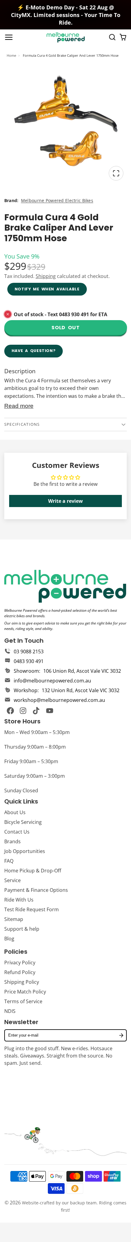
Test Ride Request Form (31, 909)
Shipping (46, 276)
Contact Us (17, 831)
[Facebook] (10, 710)
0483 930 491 (29, 661)
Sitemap (13, 919)
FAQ (8, 861)
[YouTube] (49, 710)
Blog (9, 938)
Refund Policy (19, 972)
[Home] (66, 37)
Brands (12, 841)
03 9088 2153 (29, 651)
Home (11, 55)
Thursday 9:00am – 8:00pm (35, 746)
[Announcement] (65, 14)
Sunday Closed (21, 790)
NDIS (10, 1011)
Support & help (21, 929)
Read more (19, 406)
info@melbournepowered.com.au (52, 680)
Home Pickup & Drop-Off (32, 870)
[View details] (65, 586)
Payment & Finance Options (36, 890)
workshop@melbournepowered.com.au (59, 700)
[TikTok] (36, 710)
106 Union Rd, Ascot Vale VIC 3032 (82, 671)
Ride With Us (19, 899)
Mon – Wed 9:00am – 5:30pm (37, 732)
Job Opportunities (24, 851)
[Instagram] (23, 710)
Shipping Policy (21, 982)
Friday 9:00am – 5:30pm (31, 761)
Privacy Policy (19, 962)
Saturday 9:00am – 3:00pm (34, 776)
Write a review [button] (65, 501)
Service (12, 880)
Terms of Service (23, 1001)
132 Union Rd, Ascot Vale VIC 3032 (80, 690)
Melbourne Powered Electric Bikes (57, 200)
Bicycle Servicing (23, 822)
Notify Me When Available (47, 289)
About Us (15, 812)
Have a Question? (34, 350)
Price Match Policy (25, 991)
